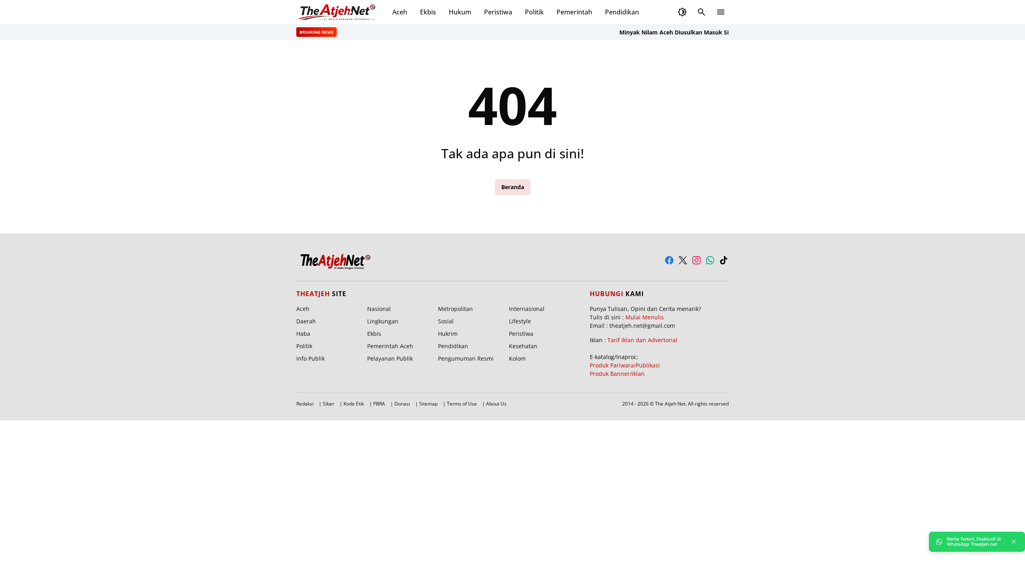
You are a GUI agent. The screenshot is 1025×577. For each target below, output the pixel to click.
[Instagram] (696, 260)
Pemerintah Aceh (390, 346)
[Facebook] (669, 260)
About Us (496, 403)
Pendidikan (622, 12)
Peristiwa (498, 12)
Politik (534, 12)
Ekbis (428, 12)
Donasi (402, 403)
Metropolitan (455, 309)
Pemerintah (574, 12)
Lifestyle (520, 321)
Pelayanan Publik (390, 358)
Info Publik (310, 358)
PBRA (379, 403)
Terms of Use (462, 403)
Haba (303, 333)
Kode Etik (354, 403)
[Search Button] (701, 12)
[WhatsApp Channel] (710, 260)
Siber (328, 403)
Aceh (399, 12)
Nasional (379, 309)
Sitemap (428, 403)
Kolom (517, 358)
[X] (683, 260)
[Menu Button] (721, 12)
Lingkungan (382, 321)
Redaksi (305, 403)
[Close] (1014, 542)
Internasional (527, 309)
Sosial (446, 321)
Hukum (460, 12)
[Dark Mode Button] (682, 12)
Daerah (306, 321)
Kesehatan (523, 346)
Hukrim (448, 333)
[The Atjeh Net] (338, 12)
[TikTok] (724, 260)
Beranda (512, 187)
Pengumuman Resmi (466, 358)
